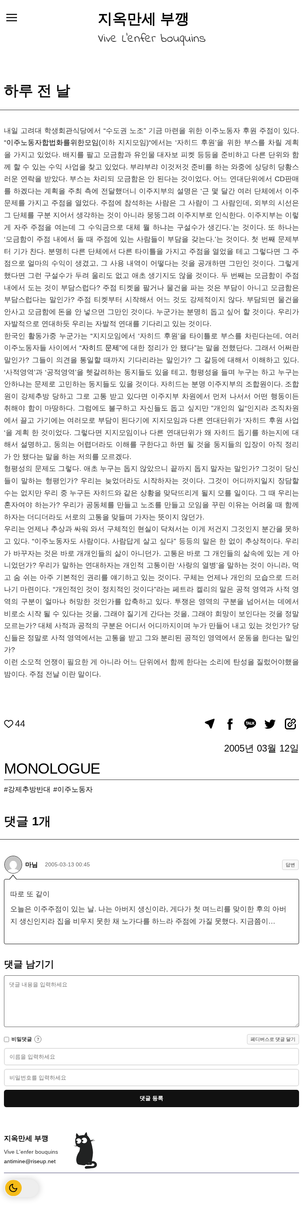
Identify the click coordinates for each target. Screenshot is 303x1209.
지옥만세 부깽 (143, 19)
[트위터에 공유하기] (270, 724)
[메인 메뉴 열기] (11, 17)
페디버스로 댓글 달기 (273, 1039)
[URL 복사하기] (290, 724)
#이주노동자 (73, 789)
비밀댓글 (21, 1039)
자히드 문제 (100, 348)
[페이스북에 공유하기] (230, 724)
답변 (290, 865)
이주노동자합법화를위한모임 (52, 142)
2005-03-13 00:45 (67, 864)
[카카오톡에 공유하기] (250, 724)
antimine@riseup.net (30, 1161)
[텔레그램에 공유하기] (210, 724)
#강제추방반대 (27, 789)
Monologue (52, 768)
